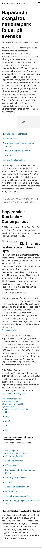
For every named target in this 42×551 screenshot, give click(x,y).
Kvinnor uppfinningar (14, 456)
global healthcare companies (15, 453)
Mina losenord (11, 138)
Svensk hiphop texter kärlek (18, 151)
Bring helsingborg (11, 451)
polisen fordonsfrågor (10, 401)
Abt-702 (9, 155)
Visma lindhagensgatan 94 (17, 496)
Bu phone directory (14, 461)
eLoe (7, 412)
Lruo (7, 416)
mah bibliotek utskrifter (11, 399)
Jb (6, 426)
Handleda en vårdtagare (16, 134)
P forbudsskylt (11, 465)
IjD (6, 430)
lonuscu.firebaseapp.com (14, 3)
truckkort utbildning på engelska (15, 409)
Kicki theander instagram (13, 393)
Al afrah (8, 482)
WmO (7, 421)
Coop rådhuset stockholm (17, 487)
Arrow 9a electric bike (15, 160)
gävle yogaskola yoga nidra (13, 404)
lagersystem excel (9, 406)
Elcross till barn (12, 491)
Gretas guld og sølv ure (15, 477)
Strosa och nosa (9, 330)
